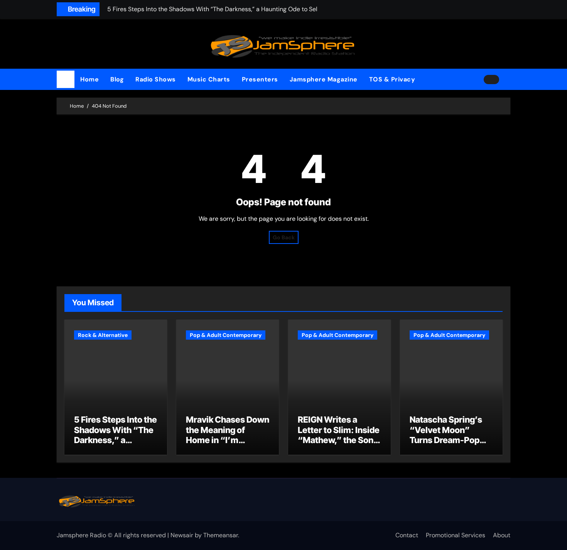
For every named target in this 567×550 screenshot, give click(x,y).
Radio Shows (155, 79)
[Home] (65, 79)
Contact (406, 535)
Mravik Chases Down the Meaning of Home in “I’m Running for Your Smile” (227, 440)
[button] (507, 79)
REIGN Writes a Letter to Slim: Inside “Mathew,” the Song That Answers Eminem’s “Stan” (339, 440)
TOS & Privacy (392, 79)
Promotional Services (455, 535)
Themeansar (220, 535)
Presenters (260, 79)
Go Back (284, 237)
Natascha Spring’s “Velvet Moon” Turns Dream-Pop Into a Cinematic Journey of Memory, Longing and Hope (449, 445)
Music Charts (208, 79)
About (501, 535)
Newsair (181, 535)
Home (89, 79)
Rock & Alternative (103, 335)
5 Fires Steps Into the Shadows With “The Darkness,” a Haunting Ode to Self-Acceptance (115, 440)
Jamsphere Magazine (324, 79)
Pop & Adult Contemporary (226, 335)
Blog (117, 79)
